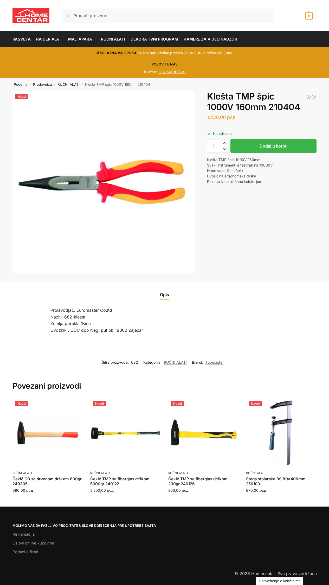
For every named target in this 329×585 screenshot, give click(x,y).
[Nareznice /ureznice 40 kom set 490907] (308, 96)
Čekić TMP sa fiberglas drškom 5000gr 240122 (120, 481)
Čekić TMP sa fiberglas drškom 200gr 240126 (198, 481)
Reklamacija (23, 534)
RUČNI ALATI (68, 84)
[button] (300, 16)
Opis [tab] (164, 294)
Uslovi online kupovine (33, 543)
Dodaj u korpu (274, 146)
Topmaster (214, 362)
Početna (21, 84)
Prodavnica (42, 84)
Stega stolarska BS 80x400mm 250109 (276, 481)
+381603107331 (172, 72)
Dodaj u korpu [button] (47, 501)
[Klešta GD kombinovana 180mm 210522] (314, 96)
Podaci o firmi (25, 551)
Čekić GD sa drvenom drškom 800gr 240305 (47, 481)
